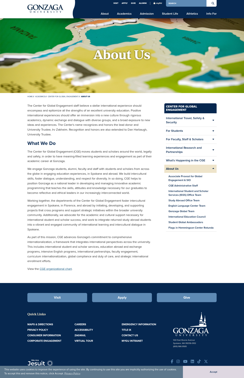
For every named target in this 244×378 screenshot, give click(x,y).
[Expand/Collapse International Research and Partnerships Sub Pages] (213, 150)
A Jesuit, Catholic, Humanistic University (55, 364)
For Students (174, 131)
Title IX (126, 330)
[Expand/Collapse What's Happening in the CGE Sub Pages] (213, 160)
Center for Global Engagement (63, 96)
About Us (172, 169)
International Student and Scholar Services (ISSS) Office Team (188, 193)
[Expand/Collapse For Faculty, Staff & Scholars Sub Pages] (213, 139)
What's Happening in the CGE (185, 160)
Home (30, 96)
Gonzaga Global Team (181, 211)
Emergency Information (139, 324)
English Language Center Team (186, 206)
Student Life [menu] (170, 14)
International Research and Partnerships (184, 150)
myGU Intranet (132, 341)
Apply (125, 3)
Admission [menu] (147, 14)
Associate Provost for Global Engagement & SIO (185, 178)
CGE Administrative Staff (183, 186)
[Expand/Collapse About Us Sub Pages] (213, 169)
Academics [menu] (124, 14)
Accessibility (84, 330)
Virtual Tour (84, 341)
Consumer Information (44, 335)
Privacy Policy (72, 373)
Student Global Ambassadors (185, 222)
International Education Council (187, 217)
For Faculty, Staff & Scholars (184, 139)
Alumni (143, 3)
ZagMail (80, 335)
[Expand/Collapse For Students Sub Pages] (213, 131)
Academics (40, 96)
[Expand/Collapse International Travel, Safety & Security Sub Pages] (213, 120)
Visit (115, 3)
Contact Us (130, 335)
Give (133, 3)
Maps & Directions (40, 324)
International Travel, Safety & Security (185, 120)
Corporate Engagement (44, 341)
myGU (159, 3)
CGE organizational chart (56, 269)
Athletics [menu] (192, 14)
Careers (80, 324)
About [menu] (105, 14)
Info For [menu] (211, 14)
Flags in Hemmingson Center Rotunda (191, 228)
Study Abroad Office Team (184, 200)
